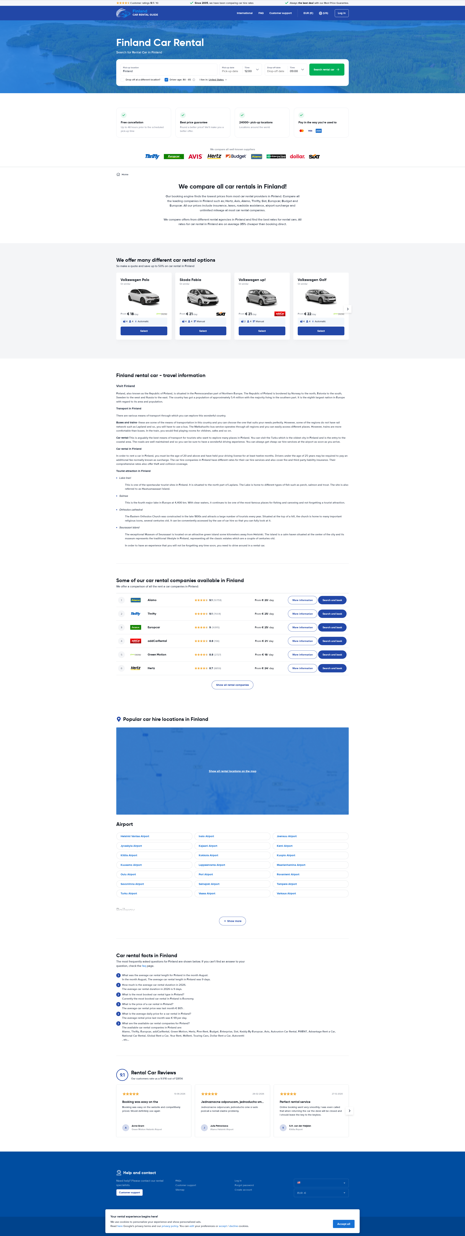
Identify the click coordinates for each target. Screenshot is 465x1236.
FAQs (178, 1180)
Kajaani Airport (208, 846)
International (245, 13)
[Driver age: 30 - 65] (166, 80)
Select (144, 331)
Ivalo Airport (206, 836)
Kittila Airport (129, 855)
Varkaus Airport (286, 893)
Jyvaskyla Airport (131, 846)
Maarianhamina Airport (291, 865)
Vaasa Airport (207, 893)
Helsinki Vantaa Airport (135, 836)
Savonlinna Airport (132, 884)
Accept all (343, 1224)
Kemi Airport (284, 846)
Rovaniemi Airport (288, 874)
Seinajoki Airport (209, 884)
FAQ (261, 13)
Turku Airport (129, 893)
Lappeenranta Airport (212, 865)
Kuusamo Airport (131, 865)
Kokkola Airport (208, 855)
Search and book (332, 600)
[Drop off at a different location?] (122, 80)
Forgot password (244, 1185)
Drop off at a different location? (142, 79)
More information (302, 600)
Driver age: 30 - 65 (180, 79)
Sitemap (179, 1189)
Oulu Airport (128, 874)
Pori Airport (206, 874)
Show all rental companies (232, 685)
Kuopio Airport (286, 855)
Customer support (280, 13)
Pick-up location (131, 67)
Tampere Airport (287, 884)
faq (144, 966)
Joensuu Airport (287, 836)
